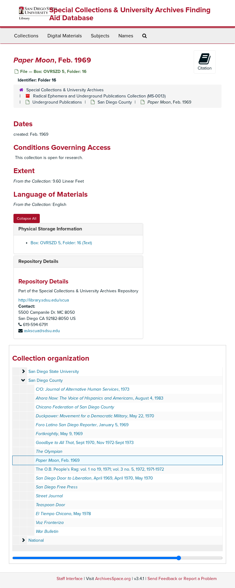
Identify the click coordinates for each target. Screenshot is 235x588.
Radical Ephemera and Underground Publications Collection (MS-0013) (99, 96)
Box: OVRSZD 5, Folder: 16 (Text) (61, 242)
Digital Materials (64, 36)
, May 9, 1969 (59, 433)
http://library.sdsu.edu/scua (43, 300)
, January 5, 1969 (82, 424)
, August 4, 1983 (99, 398)
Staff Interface (70, 578)
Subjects (100, 36)
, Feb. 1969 (58, 460)
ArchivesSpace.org (113, 578)
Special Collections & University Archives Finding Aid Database (130, 14)
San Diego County (115, 102)
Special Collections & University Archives (65, 90)
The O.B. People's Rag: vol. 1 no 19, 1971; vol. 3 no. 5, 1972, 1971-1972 (100, 469)
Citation (205, 68)
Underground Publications (57, 102)
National (36, 540)
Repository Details (38, 261)
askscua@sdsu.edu (42, 330)
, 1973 (82, 389)
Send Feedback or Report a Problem (182, 578)
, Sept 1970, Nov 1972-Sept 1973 (85, 442)
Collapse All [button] (26, 218)
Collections (26, 36)
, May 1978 (63, 513)
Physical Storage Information (50, 229)
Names (125, 36)
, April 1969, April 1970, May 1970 (94, 478)
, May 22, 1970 (95, 416)
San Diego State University (53, 371)
